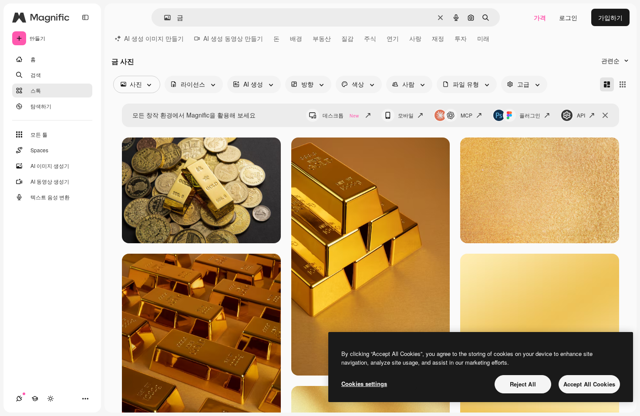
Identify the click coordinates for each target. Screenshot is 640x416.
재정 (438, 38)
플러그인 (529, 115)
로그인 (568, 17)
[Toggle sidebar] (85, 17)
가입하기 (610, 17)
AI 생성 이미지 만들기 (154, 38)
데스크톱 (341, 115)
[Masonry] (607, 84)
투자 (461, 38)
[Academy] (35, 399)
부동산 (322, 38)
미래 (483, 38)
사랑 (415, 38)
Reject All (523, 384)
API (581, 115)
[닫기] (605, 115)
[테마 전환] (50, 399)
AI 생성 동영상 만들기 (233, 38)
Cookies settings (364, 383)
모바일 (406, 115)
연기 (393, 38)
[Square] (623, 84)
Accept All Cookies (589, 384)
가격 (540, 17)
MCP (466, 115)
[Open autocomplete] (164, 17)
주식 (370, 38)
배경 (296, 38)
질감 (347, 38)
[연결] (19, 399)
